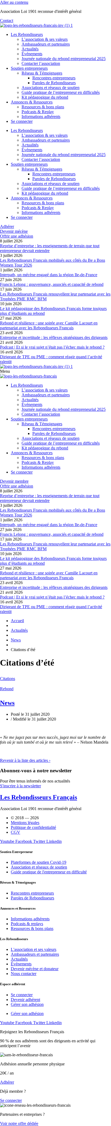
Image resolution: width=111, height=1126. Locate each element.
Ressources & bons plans (43, 107)
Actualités (30, 49)
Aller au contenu (14, 2)
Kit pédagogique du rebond (45, 97)
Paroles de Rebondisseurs (54, 82)
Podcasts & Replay (38, 111)
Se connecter (22, 121)
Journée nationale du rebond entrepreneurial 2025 (64, 58)
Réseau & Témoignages (42, 73)
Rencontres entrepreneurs (53, 78)
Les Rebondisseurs (27, 34)
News (7, 702)
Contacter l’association (41, 63)
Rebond (6, 688)
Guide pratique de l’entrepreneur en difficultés (61, 92)
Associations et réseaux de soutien (50, 87)
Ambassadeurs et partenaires (46, 44)
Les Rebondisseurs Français (38, 797)
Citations (7, 678)
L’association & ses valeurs (45, 39)
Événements (32, 53)
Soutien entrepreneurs (29, 68)
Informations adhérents (41, 116)
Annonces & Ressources (32, 102)
